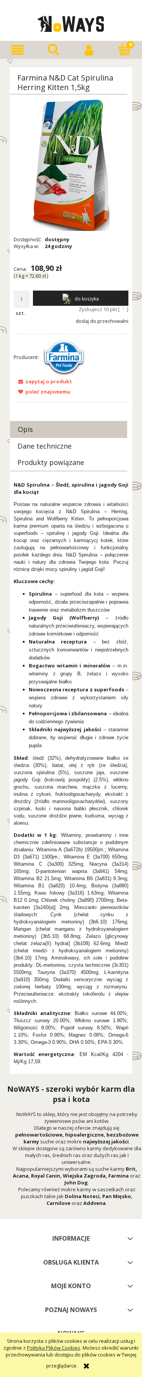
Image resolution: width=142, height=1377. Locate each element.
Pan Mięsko (116, 1196)
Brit (131, 1168)
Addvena (94, 1203)
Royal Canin (45, 1175)
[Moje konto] (89, 50)
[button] (18, 50)
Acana (20, 1175)
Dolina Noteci (82, 1196)
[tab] (68, 429)
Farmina (118, 1175)
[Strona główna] (71, 23)
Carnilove (58, 1203)
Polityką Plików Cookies (53, 1347)
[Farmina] (64, 357)
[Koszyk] (124, 49)
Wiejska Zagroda (84, 1175)
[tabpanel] (71, 773)
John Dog (76, 1182)
